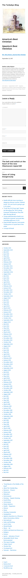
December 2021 (8, 338)
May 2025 (6, 256)
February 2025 (8, 262)
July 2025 (6, 252)
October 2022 (7, 318)
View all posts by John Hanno (9, 80)
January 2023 (7, 312)
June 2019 (6, 398)
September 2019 (8, 392)
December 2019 (8, 386)
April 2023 (7, 306)
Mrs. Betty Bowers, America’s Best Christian (14, 54)
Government (7, 502)
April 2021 (6, 354)
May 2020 (6, 376)
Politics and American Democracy (10, 88)
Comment (5, 107)
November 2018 (8, 412)
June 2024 (6, 278)
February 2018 (8, 430)
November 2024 (8, 268)
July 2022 (6, 324)
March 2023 (7, 308)
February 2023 (8, 310)
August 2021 (7, 346)
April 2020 (7, 378)
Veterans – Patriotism (10, 550)
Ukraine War (7, 546)
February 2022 (8, 334)
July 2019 (6, 396)
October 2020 (7, 366)
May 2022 (6, 328)
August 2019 (7, 394)
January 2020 (7, 384)
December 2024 (8, 266)
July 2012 (6, 472)
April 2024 (7, 282)
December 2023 (8, 290)
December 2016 (8, 458)
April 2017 (6, 450)
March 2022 (7, 332)
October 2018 (7, 414)
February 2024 (8, 286)
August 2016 (7, 466)
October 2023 (7, 294)
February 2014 (7, 468)
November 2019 (8, 388)
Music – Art (7, 528)
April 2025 (7, 258)
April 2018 (6, 426)
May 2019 (6, 400)
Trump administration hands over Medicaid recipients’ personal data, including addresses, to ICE (14, 218)
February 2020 (8, 382)
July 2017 (6, 444)
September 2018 (8, 416)
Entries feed (7, 564)
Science (6, 534)
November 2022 (8, 316)
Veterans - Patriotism (7, 90)
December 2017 (8, 434)
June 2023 (6, 302)
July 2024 (6, 276)
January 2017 (7, 456)
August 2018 (7, 418)
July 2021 (6, 348)
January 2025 (7, 264)
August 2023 (7, 298)
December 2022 (8, 314)
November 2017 (8, 436)
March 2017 (7, 452)
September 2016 (8, 464)
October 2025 (7, 248)
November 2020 (8, 364)
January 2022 (7, 336)
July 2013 (6, 470)
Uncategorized (8, 548)
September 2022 (8, 320)
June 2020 (6, 374)
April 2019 (6, 402)
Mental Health (8, 526)
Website (4, 143)
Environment (7, 496)
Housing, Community (10, 512)
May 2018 (6, 424)
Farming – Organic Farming (12, 498)
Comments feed (8, 566)
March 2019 (7, 404)
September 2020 (8, 368)
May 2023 (6, 304)
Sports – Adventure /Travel (11, 536)
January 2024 (7, 288)
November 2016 (8, 460)
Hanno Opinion (8, 504)
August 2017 (7, 442)
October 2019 (7, 390)
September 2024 (8, 272)
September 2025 (8, 250)
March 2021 (7, 356)
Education (6, 494)
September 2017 (8, 440)
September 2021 (8, 344)
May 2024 (6, 280)
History (6, 508)
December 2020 (8, 362)
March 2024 (7, 284)
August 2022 (7, 322)
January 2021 (7, 360)
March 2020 (7, 380)
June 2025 (6, 254)
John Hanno (5, 85)
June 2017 (6, 446)
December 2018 (8, 410)
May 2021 (6, 352)
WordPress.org (8, 568)
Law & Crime (7, 524)
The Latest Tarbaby (9, 542)
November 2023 (8, 292)
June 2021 (6, 350)
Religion (6, 532)
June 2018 (6, 422)
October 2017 (7, 438)
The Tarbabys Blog (10, 5)
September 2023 (8, 296)
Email (4, 136)
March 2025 (7, 260)
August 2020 (7, 370)
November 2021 (8, 340)
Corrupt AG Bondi (9, 228)
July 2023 (6, 300)
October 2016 (7, 462)
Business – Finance (9, 490)
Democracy (7, 492)
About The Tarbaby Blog (10, 488)
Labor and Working (9, 522)
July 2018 (6, 420)
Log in (5, 562)
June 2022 (6, 326)
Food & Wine (7, 500)
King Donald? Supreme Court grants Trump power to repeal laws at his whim (14, 224)
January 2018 (7, 432)
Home (5, 510)
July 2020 (6, 372)
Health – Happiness (9, 506)
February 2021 (7, 358)
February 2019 (7, 406)
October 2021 (7, 342)
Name (4, 129)
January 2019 (7, 408)
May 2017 (6, 448)
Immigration (7, 514)
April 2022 (7, 330)
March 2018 (7, 428)
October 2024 (7, 270)
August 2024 (7, 274)
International (7, 520)
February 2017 (7, 454)
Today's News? (21, 88)
